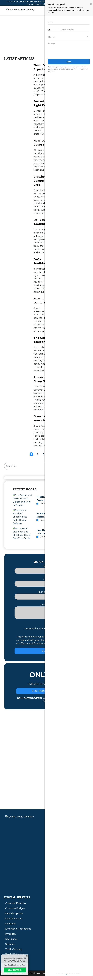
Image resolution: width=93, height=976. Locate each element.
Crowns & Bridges (15, 908)
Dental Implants (14, 913)
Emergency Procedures (18, 928)
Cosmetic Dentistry (15, 903)
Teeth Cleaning (13, 949)
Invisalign (10, 934)
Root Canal (11, 939)
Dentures (10, 923)
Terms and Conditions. (33, 643)
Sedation (10, 944)
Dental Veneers (13, 918)
